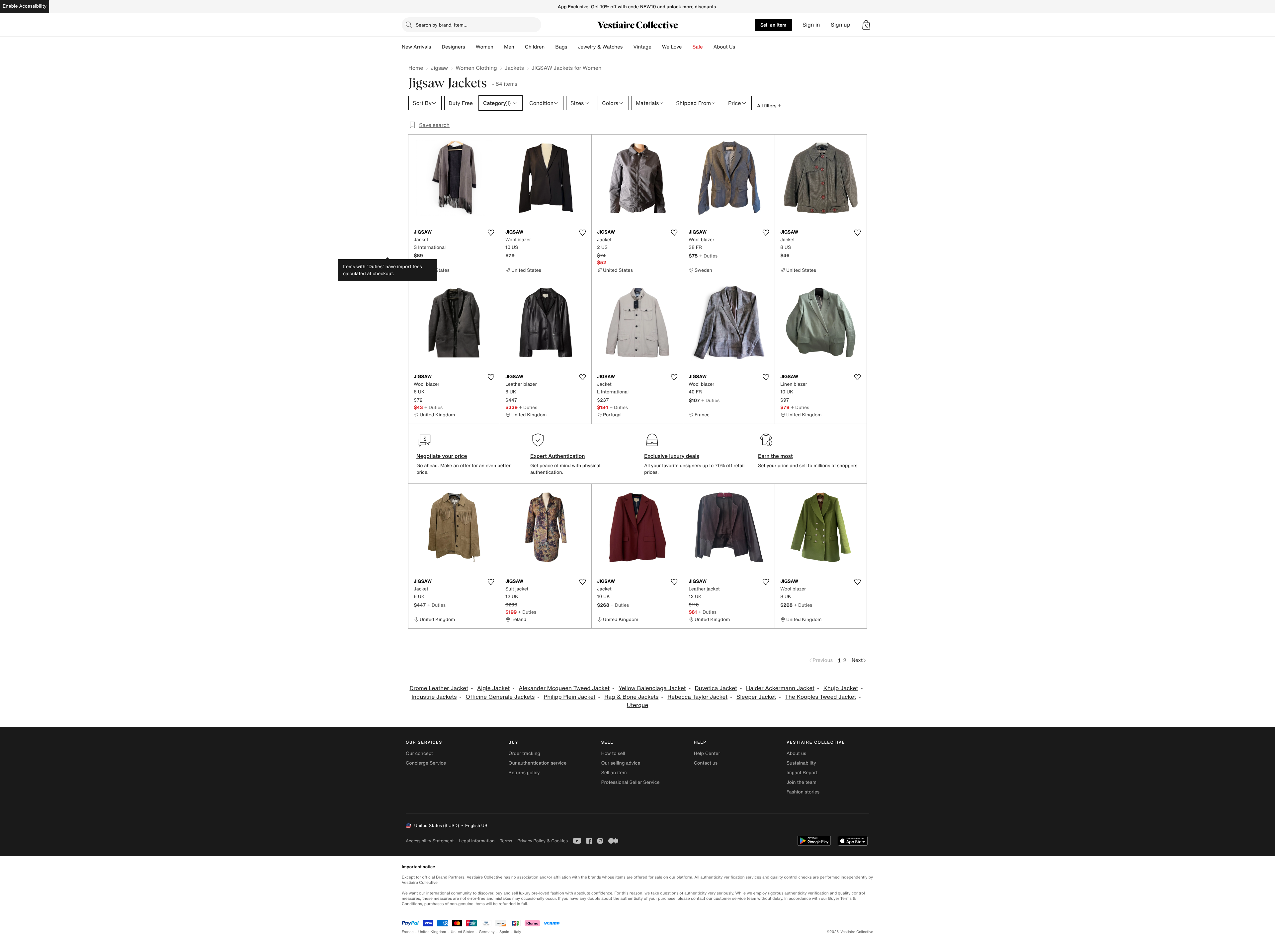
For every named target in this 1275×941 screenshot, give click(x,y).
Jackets (514, 68)
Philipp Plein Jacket (569, 697)
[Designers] (470, 47)
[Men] (519, 47)
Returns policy (524, 772)
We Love (672, 47)
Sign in (811, 24)
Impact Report (802, 772)
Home (415, 68)
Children (535, 47)
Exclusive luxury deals (671, 456)
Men (509, 47)
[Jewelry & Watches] (628, 47)
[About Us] (740, 47)
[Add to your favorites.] (491, 233)
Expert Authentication (557, 456)
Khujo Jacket (840, 688)
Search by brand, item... (442, 24)
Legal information (476, 841)
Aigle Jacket (493, 688)
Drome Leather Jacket (438, 688)
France (408, 931)
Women (484, 47)
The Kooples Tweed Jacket (820, 697)
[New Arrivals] (436, 47)
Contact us (706, 763)
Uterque (637, 705)
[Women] (498, 47)
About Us (724, 47)
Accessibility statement (430, 841)
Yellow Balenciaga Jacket (652, 688)
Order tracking (524, 753)
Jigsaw (439, 68)
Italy (517, 931)
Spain (504, 931)
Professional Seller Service (630, 782)
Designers (453, 47)
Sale (698, 47)
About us (796, 753)
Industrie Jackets (434, 697)
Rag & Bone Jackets (631, 697)
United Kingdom (432, 931)
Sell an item (773, 24)
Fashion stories (803, 791)
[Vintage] (656, 47)
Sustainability (801, 763)
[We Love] (687, 47)
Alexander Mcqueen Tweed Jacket (564, 688)
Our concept (419, 753)
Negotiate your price (441, 456)
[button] (866, 25)
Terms (506, 841)
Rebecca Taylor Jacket (697, 697)
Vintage (642, 47)
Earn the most (775, 456)
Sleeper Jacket (756, 697)
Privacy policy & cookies (542, 841)
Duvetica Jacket (716, 688)
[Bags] (572, 47)
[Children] (549, 47)
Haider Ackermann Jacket (780, 688)
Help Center (707, 753)
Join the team (801, 782)
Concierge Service (426, 763)
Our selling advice (620, 763)
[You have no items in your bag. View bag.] (866, 25)
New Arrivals (416, 47)
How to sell (613, 753)
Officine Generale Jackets (500, 697)
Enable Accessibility (24, 6)
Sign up (840, 24)
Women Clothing (476, 68)
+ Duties (708, 255)
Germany (487, 931)
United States (462, 931)
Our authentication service (537, 763)
